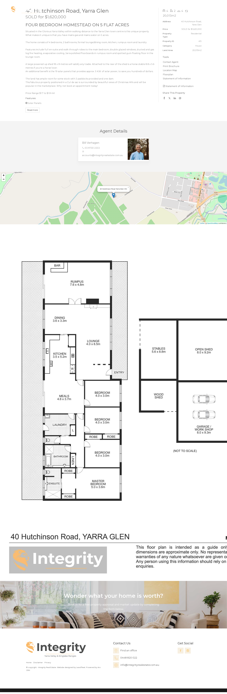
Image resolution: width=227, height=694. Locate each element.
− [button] (3, 179)
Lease (179, 10)
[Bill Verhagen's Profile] (138, 149)
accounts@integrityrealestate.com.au (102, 155)
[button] (181, 66)
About (192, 10)
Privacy (48, 663)
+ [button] (3, 175)
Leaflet (202, 223)
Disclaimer (38, 663)
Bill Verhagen (90, 142)
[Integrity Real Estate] (27, 10)
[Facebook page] (181, 651)
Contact (207, 10)
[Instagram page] (188, 651)
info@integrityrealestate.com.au (139, 665)
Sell (167, 10)
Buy (156, 10)
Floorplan (168, 74)
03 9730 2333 (92, 148)
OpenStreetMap (212, 223)
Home (144, 10)
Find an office (128, 650)
